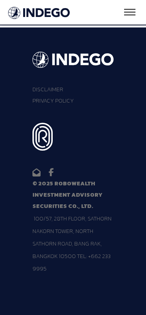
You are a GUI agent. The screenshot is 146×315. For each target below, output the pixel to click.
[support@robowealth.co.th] (36, 172)
